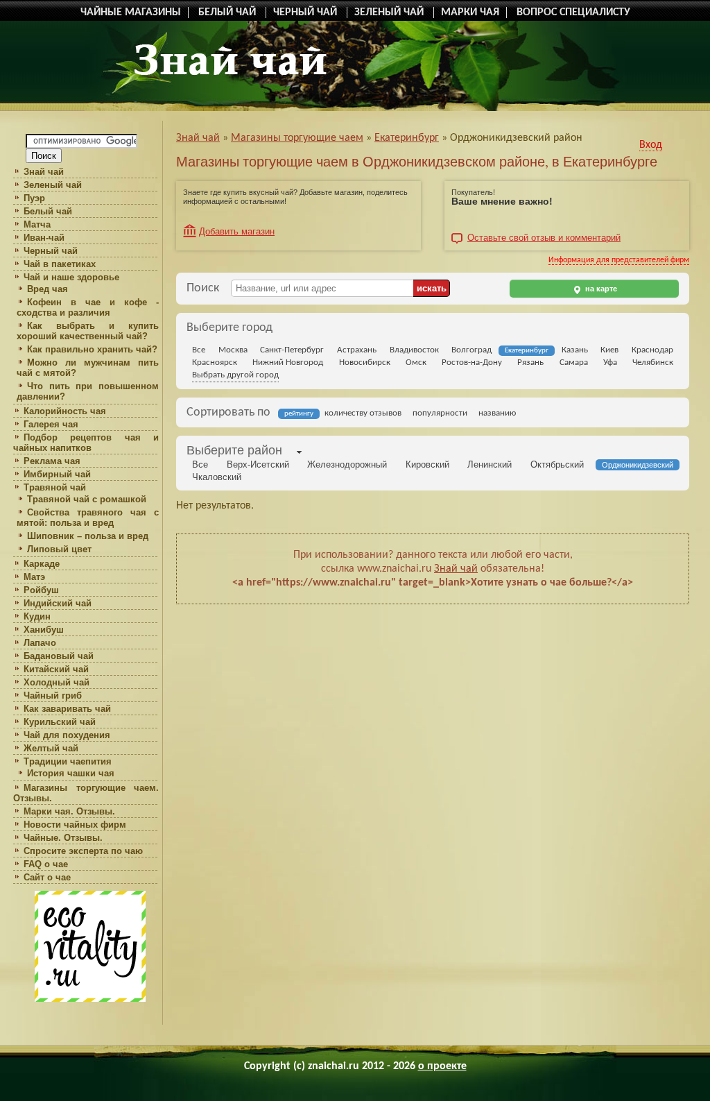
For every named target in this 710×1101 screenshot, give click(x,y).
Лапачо (40, 643)
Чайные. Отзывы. (63, 838)
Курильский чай (60, 722)
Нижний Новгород (287, 362)
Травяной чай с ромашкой (86, 499)
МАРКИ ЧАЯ (470, 12)
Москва (233, 350)
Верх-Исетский (258, 464)
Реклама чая (52, 461)
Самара (574, 362)
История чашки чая (70, 773)
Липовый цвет (59, 549)
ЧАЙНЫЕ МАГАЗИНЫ (130, 12)
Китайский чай (56, 669)
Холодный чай (56, 682)
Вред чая (47, 289)
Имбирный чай (57, 474)
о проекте (442, 1066)
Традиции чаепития (68, 761)
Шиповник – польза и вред (87, 536)
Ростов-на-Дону (472, 362)
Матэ (34, 577)
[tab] (234, 451)
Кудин (37, 616)
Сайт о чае (47, 877)
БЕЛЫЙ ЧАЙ (228, 12)
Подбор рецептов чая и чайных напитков (86, 442)
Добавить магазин (237, 231)
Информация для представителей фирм (618, 260)
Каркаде (42, 563)
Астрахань (356, 350)
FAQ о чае (46, 864)
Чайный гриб (53, 695)
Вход (650, 145)
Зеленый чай (53, 185)
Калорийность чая (65, 411)
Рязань (530, 362)
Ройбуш (41, 590)
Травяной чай (55, 487)
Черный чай (51, 251)
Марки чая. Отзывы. (69, 811)
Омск (416, 362)
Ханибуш (44, 629)
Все (198, 350)
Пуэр (34, 198)
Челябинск (652, 362)
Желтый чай (51, 748)
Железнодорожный (347, 464)
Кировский (427, 464)
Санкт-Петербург (292, 350)
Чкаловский (216, 477)
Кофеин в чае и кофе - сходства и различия (88, 307)
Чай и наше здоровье (71, 277)
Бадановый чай (59, 656)
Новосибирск (364, 362)
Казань (575, 350)
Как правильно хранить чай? (92, 349)
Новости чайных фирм (75, 824)
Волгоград (471, 350)
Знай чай (44, 172)
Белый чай (48, 211)
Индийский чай (58, 603)
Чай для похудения (67, 735)
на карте (600, 288)
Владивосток (414, 350)
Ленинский (489, 464)
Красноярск (214, 362)
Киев (609, 350)
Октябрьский (557, 464)
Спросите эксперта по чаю (83, 851)
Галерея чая (51, 424)
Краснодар (652, 350)
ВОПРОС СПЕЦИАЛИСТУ (573, 12)
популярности (440, 413)
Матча (37, 224)
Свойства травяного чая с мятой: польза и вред (88, 517)
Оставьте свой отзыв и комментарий (544, 238)
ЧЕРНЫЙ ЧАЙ (306, 12)
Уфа (610, 362)
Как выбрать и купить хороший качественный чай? (88, 331)
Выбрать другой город (235, 374)
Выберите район (234, 450)
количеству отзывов (362, 413)
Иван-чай (44, 237)
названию (497, 413)
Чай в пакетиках (60, 264)
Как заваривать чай (67, 708)
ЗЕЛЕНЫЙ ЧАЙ (390, 12)
